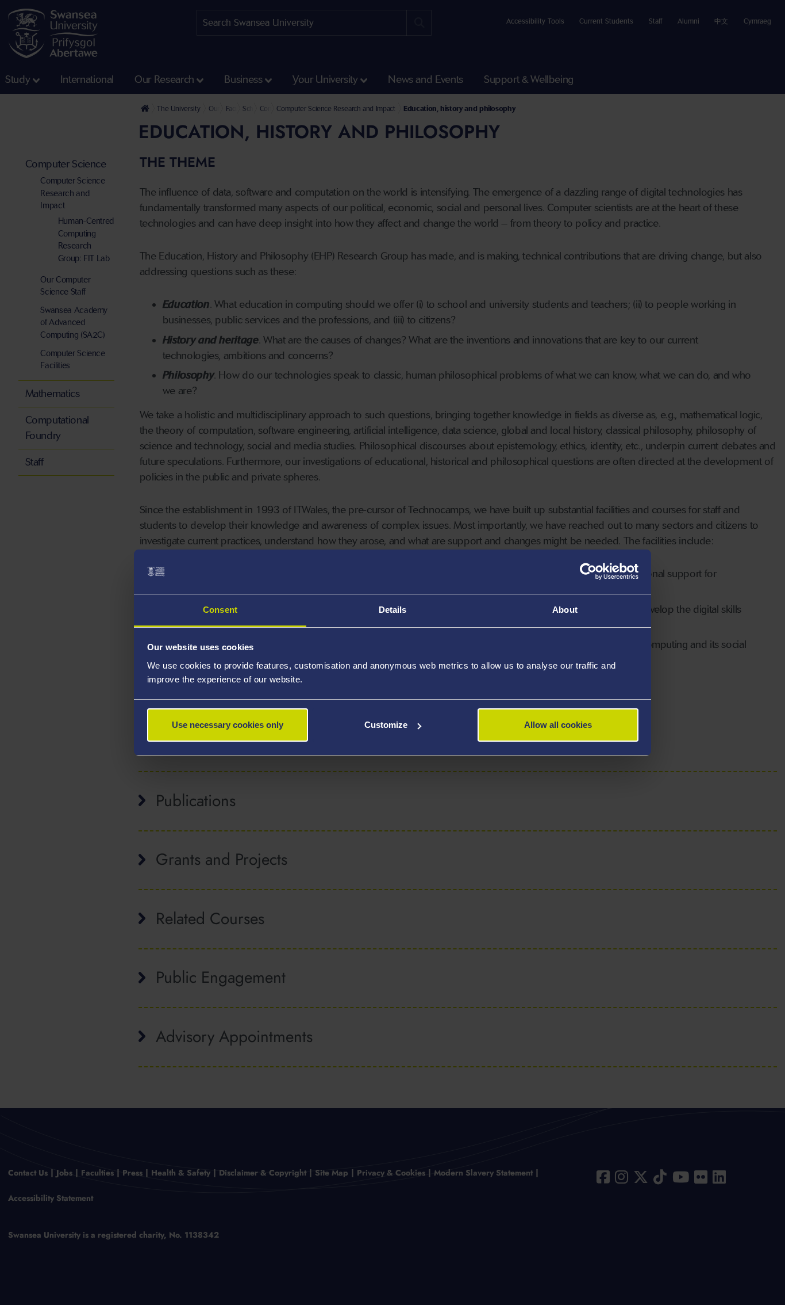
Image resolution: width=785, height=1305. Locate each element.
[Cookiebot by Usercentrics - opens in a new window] (588, 572)
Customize (385, 725)
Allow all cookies (558, 725)
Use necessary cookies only (227, 725)
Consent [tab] (220, 610)
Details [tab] (393, 610)
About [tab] (565, 610)
